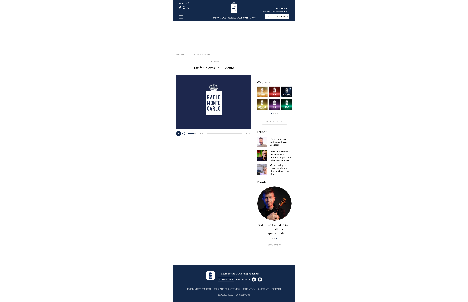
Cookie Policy (243, 295)
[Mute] (184, 133)
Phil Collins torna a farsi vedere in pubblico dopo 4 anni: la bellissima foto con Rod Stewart (281, 157)
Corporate (263, 289)
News (223, 17)
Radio (216, 17)
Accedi (181, 3)
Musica (232, 17)
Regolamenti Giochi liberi (227, 289)
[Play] (178, 133)
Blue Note (242, 17)
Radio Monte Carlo (183, 55)
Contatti (276, 289)
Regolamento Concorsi (199, 289)
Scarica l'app (226, 279)
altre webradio (274, 121)
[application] (213, 133)
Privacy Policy (225, 295)
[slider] (224, 133)
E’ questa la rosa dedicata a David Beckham (278, 141)
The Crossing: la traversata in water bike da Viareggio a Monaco (280, 170)
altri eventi (274, 245)
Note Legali (249, 289)
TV (251, 17)
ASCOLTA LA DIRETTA (277, 16)
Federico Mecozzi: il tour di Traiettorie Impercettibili (274, 229)
